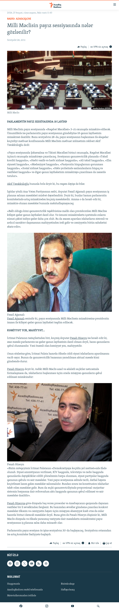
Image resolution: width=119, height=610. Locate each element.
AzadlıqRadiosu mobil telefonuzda (25, 590)
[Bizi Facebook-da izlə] (21, 606)
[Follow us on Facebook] (10, 563)
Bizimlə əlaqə (67, 584)
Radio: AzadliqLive (19, 19)
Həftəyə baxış (68, 590)
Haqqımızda (13, 584)
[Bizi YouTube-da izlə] (72, 606)
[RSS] (39, 563)
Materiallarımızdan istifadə (21, 595)
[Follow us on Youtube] (32, 563)
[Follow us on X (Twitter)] (24, 563)
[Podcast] (46, 563)
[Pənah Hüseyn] (59, 460)
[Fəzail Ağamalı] (59, 311)
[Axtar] (98, 606)
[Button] (82, 47)
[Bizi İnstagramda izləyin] (47, 606)
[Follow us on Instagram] (17, 563)
